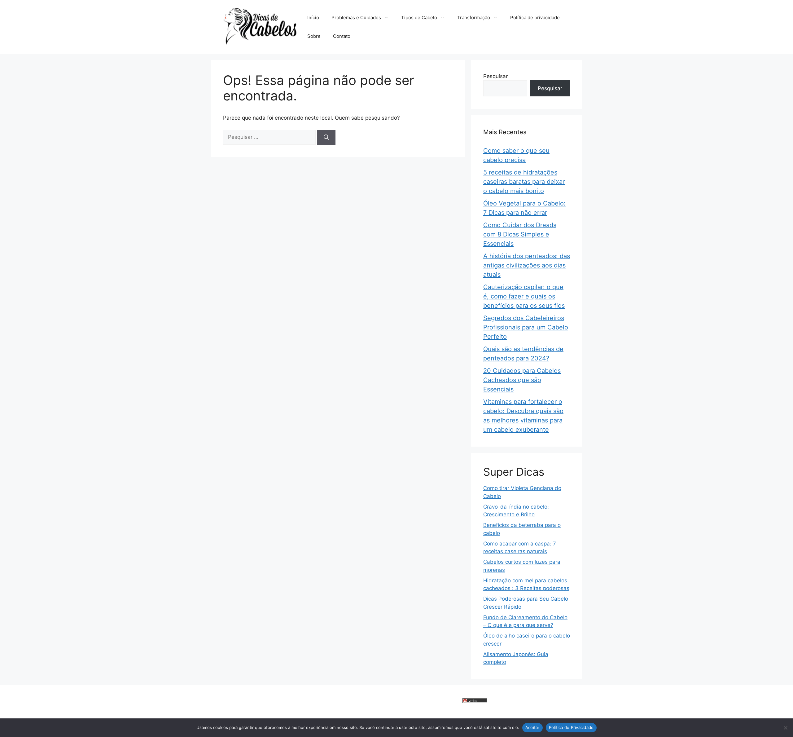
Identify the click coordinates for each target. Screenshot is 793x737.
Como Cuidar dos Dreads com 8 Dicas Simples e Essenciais (519, 234)
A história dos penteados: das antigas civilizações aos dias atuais (526, 265)
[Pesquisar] (326, 137)
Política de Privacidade (571, 727)
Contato (341, 36)
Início (313, 17)
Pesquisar (495, 76)
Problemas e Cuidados (356, 17)
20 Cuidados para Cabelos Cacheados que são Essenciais (522, 380)
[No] (785, 728)
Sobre (314, 36)
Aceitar (532, 727)
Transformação (473, 17)
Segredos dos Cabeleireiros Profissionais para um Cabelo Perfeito (525, 327)
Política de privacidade (535, 17)
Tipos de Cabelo (419, 17)
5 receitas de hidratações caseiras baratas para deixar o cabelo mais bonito (524, 182)
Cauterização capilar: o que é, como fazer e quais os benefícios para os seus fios (524, 296)
